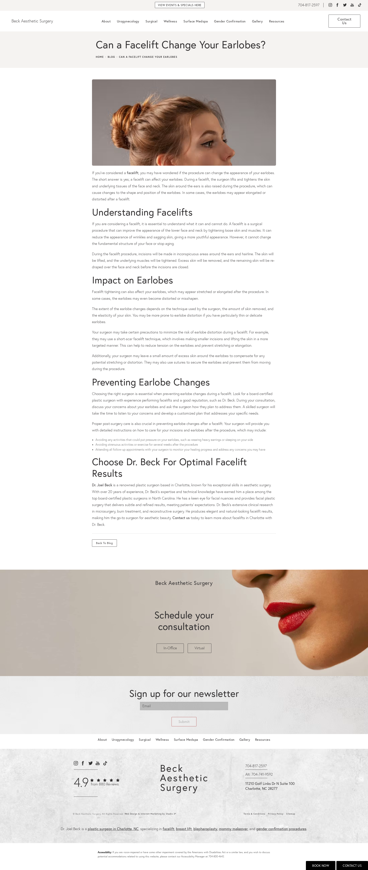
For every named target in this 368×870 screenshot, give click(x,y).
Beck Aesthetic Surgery (32, 21)
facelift (132, 172)
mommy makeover (233, 828)
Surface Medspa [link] (195, 21)
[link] (309, 5)
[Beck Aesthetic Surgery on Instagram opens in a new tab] (330, 5)
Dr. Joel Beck (102, 484)
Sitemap (290, 813)
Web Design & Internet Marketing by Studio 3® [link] (150, 813)
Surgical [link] (151, 21)
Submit (184, 721)
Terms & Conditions (254, 813)
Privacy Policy (275, 813)
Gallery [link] (257, 21)
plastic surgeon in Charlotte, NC (113, 828)
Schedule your (184, 620)
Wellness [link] (170, 21)
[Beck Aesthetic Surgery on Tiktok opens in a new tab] (359, 5)
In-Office (170, 648)
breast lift (184, 828)
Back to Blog (104, 543)
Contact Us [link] (345, 21)
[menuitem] (330, 5)
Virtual (200, 648)
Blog (111, 57)
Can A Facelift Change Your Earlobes (148, 57)
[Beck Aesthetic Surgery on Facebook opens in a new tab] (337, 5)
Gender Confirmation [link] (230, 21)
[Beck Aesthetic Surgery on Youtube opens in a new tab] (352, 5)
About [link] (106, 21)
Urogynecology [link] (128, 21)
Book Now (320, 865)
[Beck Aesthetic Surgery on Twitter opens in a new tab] (344, 5)
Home (100, 57)
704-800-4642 (216, 856)
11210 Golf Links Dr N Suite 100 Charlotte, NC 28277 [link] (270, 786)
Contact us (181, 517)
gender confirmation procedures (281, 828)
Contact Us (352, 865)
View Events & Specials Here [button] (179, 5)
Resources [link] (276, 21)
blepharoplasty (205, 828)
